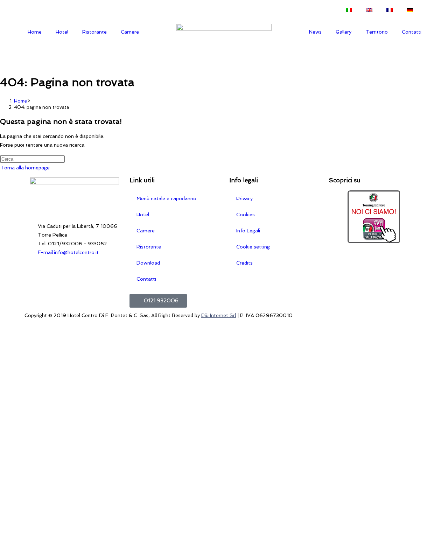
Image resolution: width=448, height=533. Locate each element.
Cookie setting (253, 247)
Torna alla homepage (25, 167)
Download (148, 263)
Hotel (62, 32)
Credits (244, 263)
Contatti (411, 32)
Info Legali (248, 230)
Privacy (244, 198)
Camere (130, 32)
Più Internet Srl (218, 315)
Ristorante (94, 32)
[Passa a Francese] (389, 10)
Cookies (245, 214)
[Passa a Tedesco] (410, 10)
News (315, 32)
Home (35, 32)
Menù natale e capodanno (166, 198)
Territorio (376, 32)
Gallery (343, 32)
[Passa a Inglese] (369, 10)
